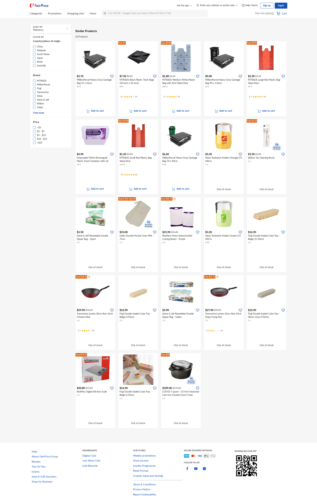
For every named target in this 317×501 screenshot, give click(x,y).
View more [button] (38, 113)
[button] (272, 13)
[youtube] (196, 470)
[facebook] (187, 470)
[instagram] (204, 470)
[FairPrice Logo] (39, 5)
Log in (281, 5)
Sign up (267, 5)
